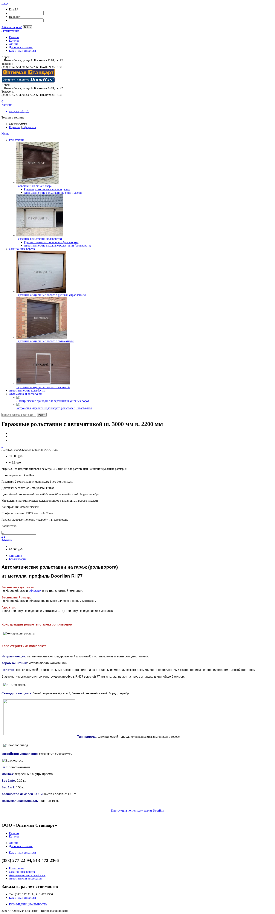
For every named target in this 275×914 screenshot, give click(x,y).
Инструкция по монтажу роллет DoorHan (137, 810)
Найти (41, 414)
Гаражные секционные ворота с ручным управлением (51, 295)
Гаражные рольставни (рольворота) (39, 238)
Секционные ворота (22, 248)
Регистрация (11, 30)
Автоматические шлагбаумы (27, 390)
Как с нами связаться (22, 897)
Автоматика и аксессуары (25, 393)
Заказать (6, 539)
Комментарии (18, 559)
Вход (4, 3)
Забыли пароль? (11, 27)
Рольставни (16, 139)
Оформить (29, 127)
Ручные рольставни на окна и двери (47, 189)
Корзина (14, 127)
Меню (5, 133)
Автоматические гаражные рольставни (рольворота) (57, 245)
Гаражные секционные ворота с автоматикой (45, 341)
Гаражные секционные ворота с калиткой (43, 387)
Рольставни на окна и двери (34, 186)
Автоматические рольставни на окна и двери (53, 192)
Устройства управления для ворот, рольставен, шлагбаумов (54, 408)
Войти (27, 27)
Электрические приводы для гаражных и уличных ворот (52, 401)
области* (35, 590)
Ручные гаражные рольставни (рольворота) (51, 242)
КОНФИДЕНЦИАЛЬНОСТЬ (28, 904)
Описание (15, 555)
